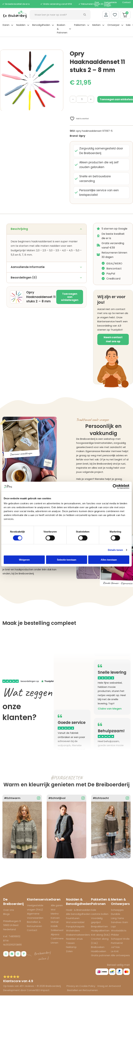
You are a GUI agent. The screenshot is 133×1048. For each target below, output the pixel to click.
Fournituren (72, 918)
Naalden (20, 25)
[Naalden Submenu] (28, 25)
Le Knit (115, 951)
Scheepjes (117, 910)
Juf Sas (115, 947)
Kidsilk (54, 926)
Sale (128, 25)
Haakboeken (98, 951)
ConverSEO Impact (38, 990)
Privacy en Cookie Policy (81, 986)
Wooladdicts (118, 930)
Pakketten (79, 25)
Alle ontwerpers (120, 955)
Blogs (6, 914)
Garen (5, 25)
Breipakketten (99, 926)
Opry (82, 136)
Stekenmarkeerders (78, 934)
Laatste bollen (99, 914)
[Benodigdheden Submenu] (53, 25)
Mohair (55, 922)
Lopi (113, 926)
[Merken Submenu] (103, 25)
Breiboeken (97, 947)
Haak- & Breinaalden (78, 910)
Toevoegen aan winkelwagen (69, 297)
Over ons (8, 910)
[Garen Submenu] (12, 25)
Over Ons (97, 4)
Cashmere (57, 938)
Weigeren (24, 559)
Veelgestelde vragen (110, 4)
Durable (115, 914)
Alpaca (55, 934)
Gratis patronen (100, 955)
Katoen (55, 918)
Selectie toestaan (66, 559)
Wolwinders (73, 930)
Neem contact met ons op (113, 339)
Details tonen (115, 549)
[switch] (50, 537)
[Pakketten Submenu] (88, 25)
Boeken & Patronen (62, 28)
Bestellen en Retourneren (82, 990)
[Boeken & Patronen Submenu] (70, 29)
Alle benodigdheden (78, 914)
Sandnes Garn (119, 922)
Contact (126, 2)
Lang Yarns (117, 918)
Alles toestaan (109, 559)
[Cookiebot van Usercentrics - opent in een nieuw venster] (115, 486)
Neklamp (71, 947)
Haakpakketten (100, 930)
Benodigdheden (41, 25)
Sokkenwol (57, 930)
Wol (53, 909)
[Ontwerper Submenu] (122, 25)
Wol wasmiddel (75, 922)
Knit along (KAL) (100, 934)
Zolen (69, 951)
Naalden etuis (74, 938)
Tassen (70, 943)
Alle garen (57, 905)
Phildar (115, 934)
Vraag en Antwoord (109, 986)
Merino (55, 913)
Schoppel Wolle (120, 938)
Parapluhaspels (75, 926)
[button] (59, 54)
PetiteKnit (117, 943)
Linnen (54, 942)
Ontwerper (113, 25)
